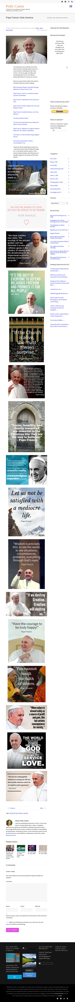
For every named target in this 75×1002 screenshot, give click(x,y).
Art (53, 159)
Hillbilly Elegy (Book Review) (59, 293)
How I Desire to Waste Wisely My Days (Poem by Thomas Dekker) (59, 252)
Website (37, 906)
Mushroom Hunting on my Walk (58, 216)
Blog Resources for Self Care (59, 230)
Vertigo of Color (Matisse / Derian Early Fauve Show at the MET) (59, 283)
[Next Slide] (67, 67)
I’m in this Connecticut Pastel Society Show (59, 242)
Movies (54, 179)
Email (22, 906)
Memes (21, 813)
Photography (56, 182)
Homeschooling (56, 169)
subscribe (9, 924)
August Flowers (55, 233)
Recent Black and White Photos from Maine (57, 237)
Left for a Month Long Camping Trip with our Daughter (57, 308)
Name (8, 906)
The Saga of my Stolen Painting (57, 247)
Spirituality (9, 30)
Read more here (11, 835)
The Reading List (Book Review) (57, 226)
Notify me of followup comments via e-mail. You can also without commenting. (24, 923)
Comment (9, 881)
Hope (37, 28)
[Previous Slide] (52, 67)
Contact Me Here (58, 993)
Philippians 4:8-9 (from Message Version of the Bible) (59, 221)
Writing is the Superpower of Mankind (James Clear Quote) (10, 855)
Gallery (60, 996)
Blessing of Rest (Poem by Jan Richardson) (58, 258)
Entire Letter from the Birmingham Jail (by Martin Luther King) (58, 300)
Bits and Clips (14, 813)
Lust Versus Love (56, 289)
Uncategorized (55, 192)
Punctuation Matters (57, 320)
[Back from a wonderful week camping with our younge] (29, 960)
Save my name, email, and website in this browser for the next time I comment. (26, 917)
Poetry (54, 185)
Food (53, 165)
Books (54, 162)
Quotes (26, 813)
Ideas (41, 28)
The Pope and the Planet (20, 118)
